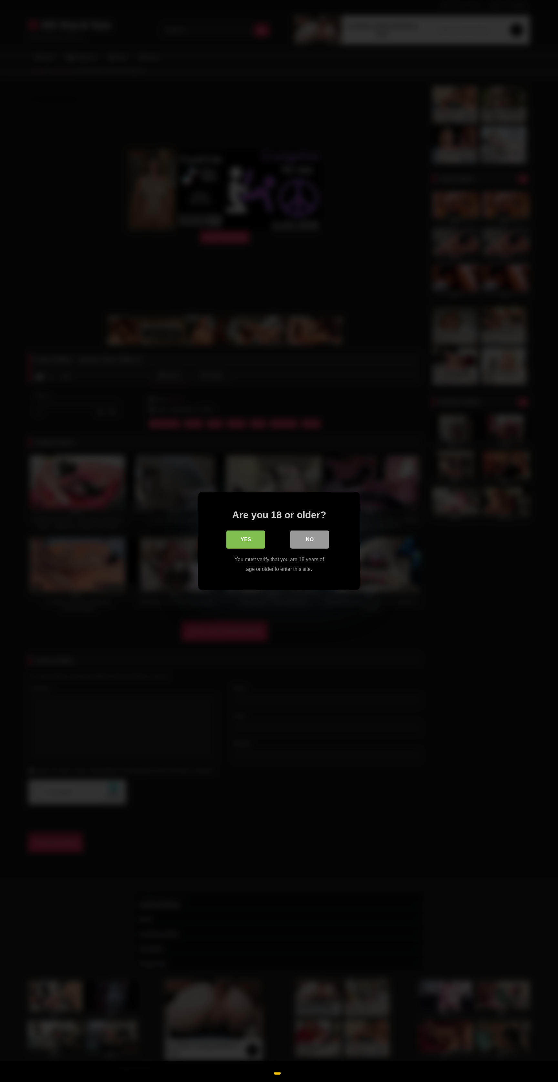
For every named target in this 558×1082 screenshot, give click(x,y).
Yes (246, 539)
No (310, 539)
